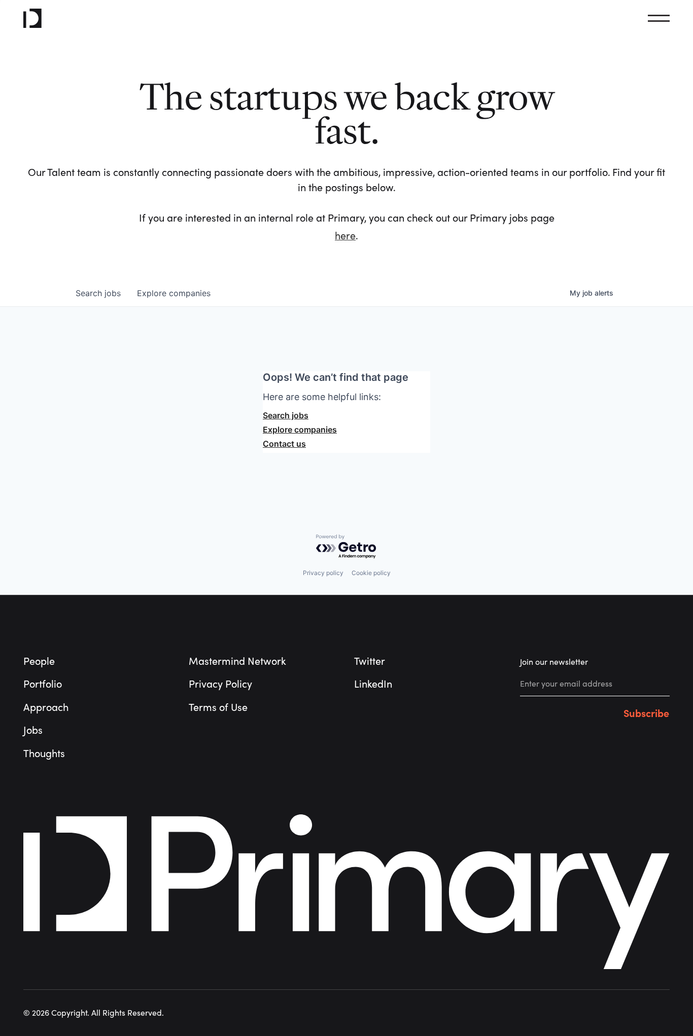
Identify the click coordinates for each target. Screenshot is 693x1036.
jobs (98, 293)
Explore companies (300, 429)
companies (174, 293)
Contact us (284, 444)
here (345, 236)
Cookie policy (371, 573)
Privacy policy (323, 573)
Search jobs (285, 415)
